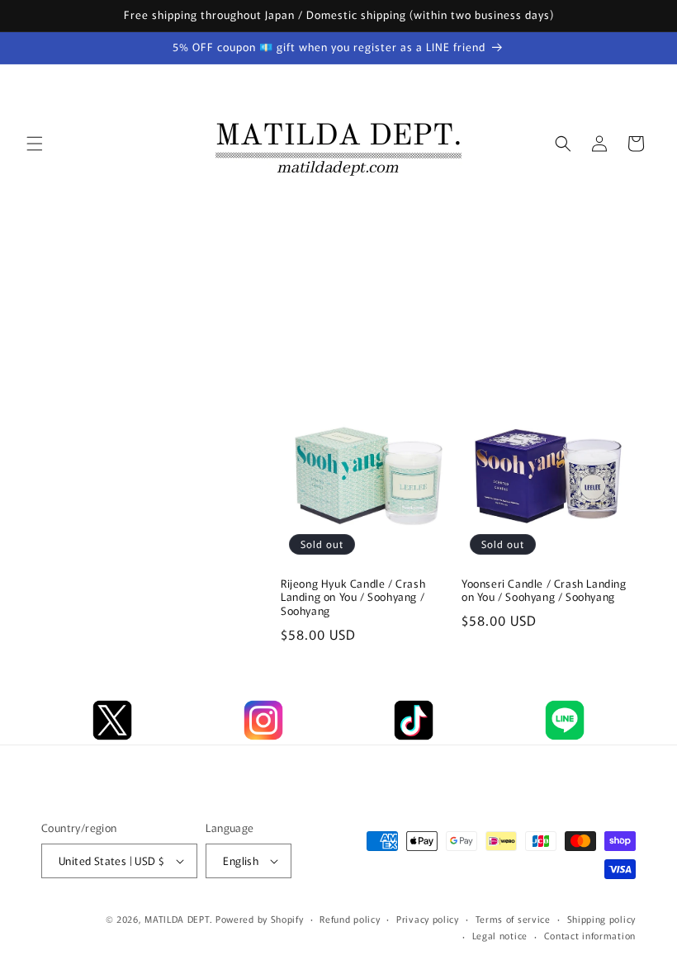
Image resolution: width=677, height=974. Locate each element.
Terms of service (513, 918)
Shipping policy (602, 918)
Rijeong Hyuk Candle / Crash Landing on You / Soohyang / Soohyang (353, 598)
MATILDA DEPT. (178, 918)
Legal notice (500, 935)
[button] (35, 143)
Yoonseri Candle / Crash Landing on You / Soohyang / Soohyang (544, 591)
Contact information (590, 935)
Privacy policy (427, 918)
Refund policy (350, 918)
